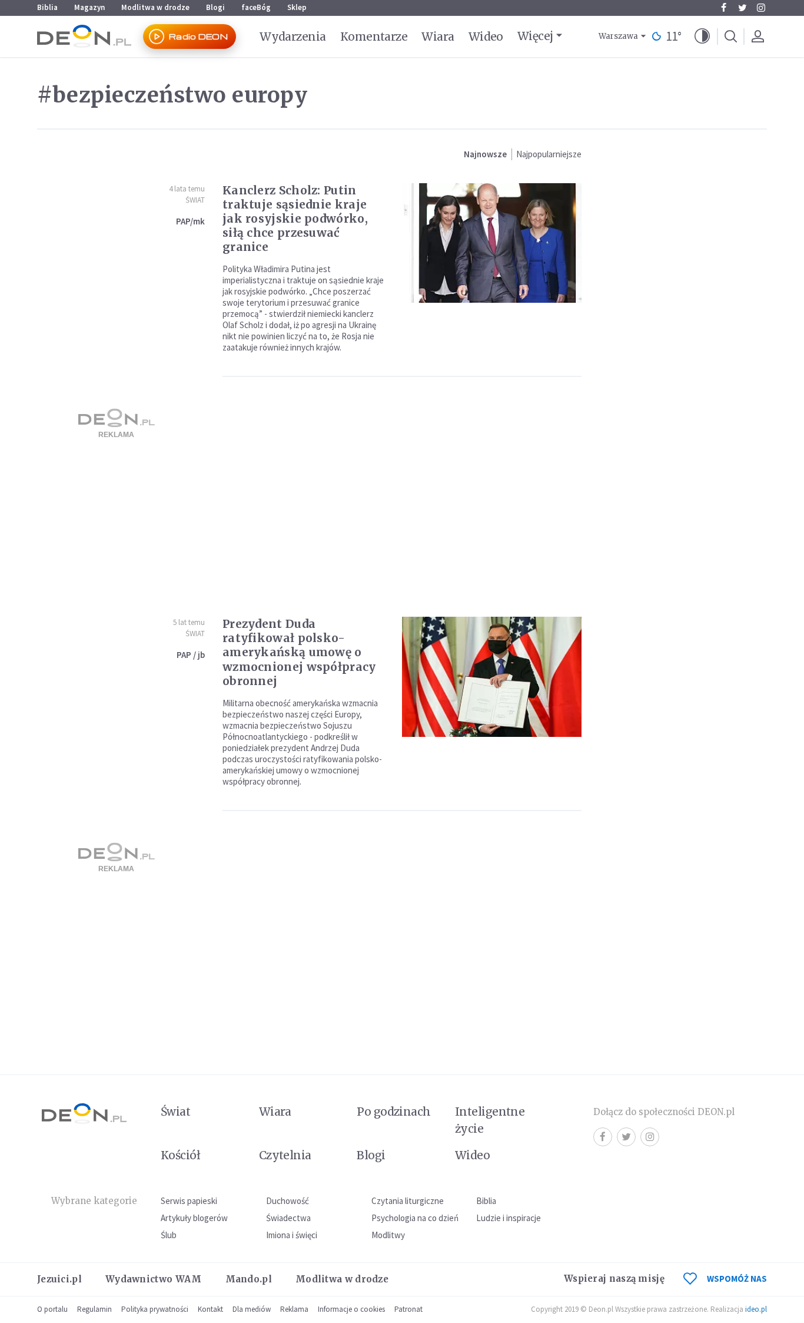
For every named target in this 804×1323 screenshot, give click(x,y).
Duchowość (287, 1200)
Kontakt (210, 1309)
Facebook (723, 8)
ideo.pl (756, 1309)
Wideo (486, 36)
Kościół (180, 1155)
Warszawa (618, 36)
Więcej (535, 36)
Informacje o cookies (351, 1309)
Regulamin (94, 1309)
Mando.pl (248, 1279)
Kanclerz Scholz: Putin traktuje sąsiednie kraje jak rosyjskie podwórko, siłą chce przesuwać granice (295, 218)
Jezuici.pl (59, 1279)
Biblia (47, 7)
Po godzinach (394, 1111)
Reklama (294, 1309)
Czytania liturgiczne (407, 1200)
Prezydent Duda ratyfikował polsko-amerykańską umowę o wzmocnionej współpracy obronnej (299, 652)
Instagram (761, 8)
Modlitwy (388, 1235)
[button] (702, 36)
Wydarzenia (293, 36)
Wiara (437, 36)
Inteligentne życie (490, 1120)
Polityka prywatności (154, 1309)
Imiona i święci (291, 1235)
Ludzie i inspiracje (508, 1217)
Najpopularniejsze (549, 154)
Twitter (742, 8)
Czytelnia (285, 1155)
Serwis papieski (189, 1200)
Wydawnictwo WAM (153, 1279)
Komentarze (374, 36)
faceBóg (256, 7)
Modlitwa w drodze (155, 7)
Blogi (215, 7)
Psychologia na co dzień (415, 1217)
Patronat (408, 1309)
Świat (195, 200)
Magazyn (89, 7)
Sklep (297, 7)
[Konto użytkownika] (757, 36)
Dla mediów (251, 1309)
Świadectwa (288, 1217)
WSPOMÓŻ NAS (737, 1278)
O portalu (52, 1309)
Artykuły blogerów (194, 1217)
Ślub (169, 1235)
